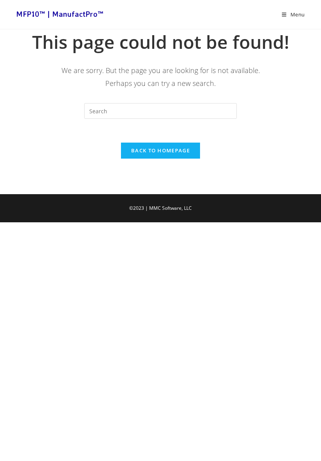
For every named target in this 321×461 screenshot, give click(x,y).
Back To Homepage (160, 150)
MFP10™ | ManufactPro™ (59, 14)
